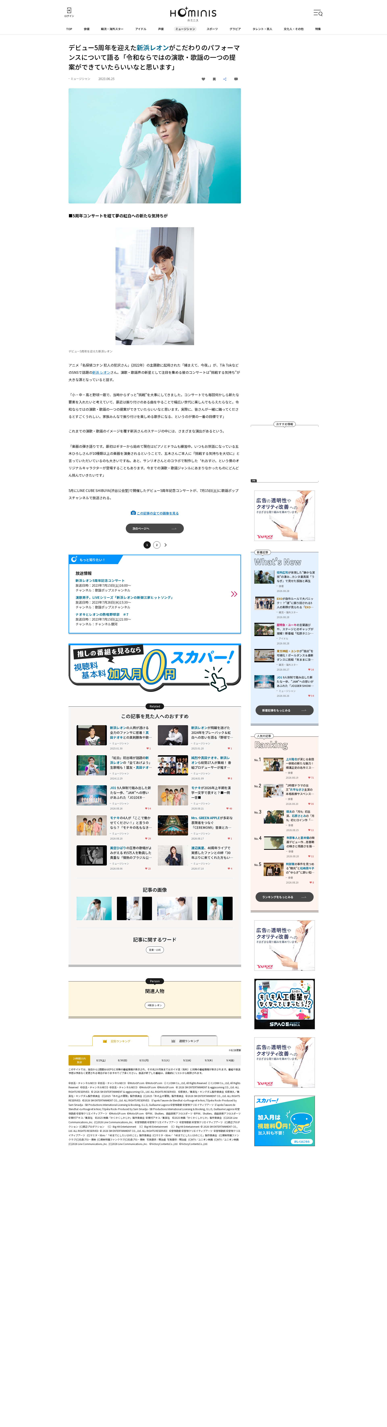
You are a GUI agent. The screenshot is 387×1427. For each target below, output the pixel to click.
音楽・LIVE (155, 949)
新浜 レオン (101, 372)
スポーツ (212, 29)
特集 (318, 29)
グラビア (235, 29)
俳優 (86, 29)
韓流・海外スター (112, 29)
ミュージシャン (185, 29)
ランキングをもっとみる (277, 897)
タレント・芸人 (262, 29)
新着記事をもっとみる (276, 710)
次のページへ (140, 528)
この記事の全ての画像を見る (158, 513)
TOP (69, 29)
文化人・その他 (294, 29)
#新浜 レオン (155, 1005)
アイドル (140, 29)
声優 (161, 29)
